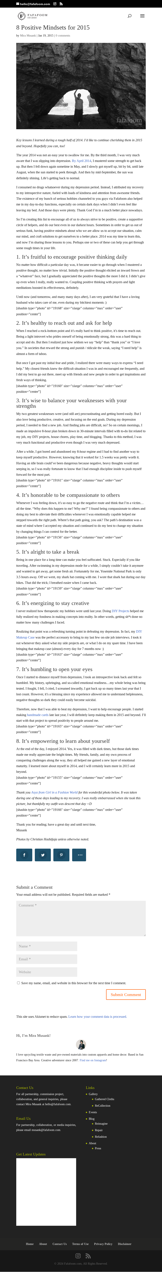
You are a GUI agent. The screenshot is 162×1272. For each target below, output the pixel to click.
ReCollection (102, 1105)
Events (93, 1112)
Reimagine (101, 1123)
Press (98, 1148)
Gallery (93, 1094)
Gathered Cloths (104, 1099)
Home (30, 1244)
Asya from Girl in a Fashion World (54, 792)
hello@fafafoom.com (58, 1104)
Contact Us (60, 1244)
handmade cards (38, 715)
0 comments (63, 35)
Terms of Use (80, 1244)
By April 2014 (81, 161)
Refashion (101, 1136)
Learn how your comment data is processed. (97, 1016)
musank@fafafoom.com (46, 1130)
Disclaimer (124, 1244)
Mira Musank (28, 35)
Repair (99, 1130)
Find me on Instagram (93, 1060)
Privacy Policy (103, 1244)
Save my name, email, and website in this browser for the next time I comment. (73, 983)
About (92, 1143)
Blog (91, 1118)
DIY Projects (120, 611)
